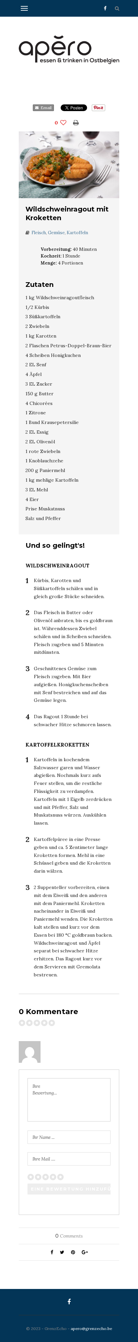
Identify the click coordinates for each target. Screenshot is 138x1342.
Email (45, 107)
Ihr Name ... (43, 1137)
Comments (69, 1236)
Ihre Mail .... (43, 1159)
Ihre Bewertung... (44, 1089)
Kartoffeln (77, 233)
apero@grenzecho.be (91, 1328)
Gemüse (56, 233)
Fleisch (38, 233)
